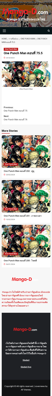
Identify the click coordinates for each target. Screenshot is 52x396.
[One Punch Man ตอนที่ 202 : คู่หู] (26, 151)
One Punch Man (11, 49)
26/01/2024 (10, 264)
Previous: (15, 109)
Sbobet (26, 360)
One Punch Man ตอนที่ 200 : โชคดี (20, 260)
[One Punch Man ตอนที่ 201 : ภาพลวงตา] (26, 196)
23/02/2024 (10, 175)
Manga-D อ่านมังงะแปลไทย (26, 19)
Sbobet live (26, 366)
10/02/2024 (10, 219)
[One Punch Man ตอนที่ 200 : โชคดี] (26, 241)
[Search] (48, 30)
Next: (15, 118)
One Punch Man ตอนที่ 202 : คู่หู (19, 171)
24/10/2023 (10, 58)
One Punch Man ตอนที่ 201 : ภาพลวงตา (23, 216)
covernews (40, 386)
